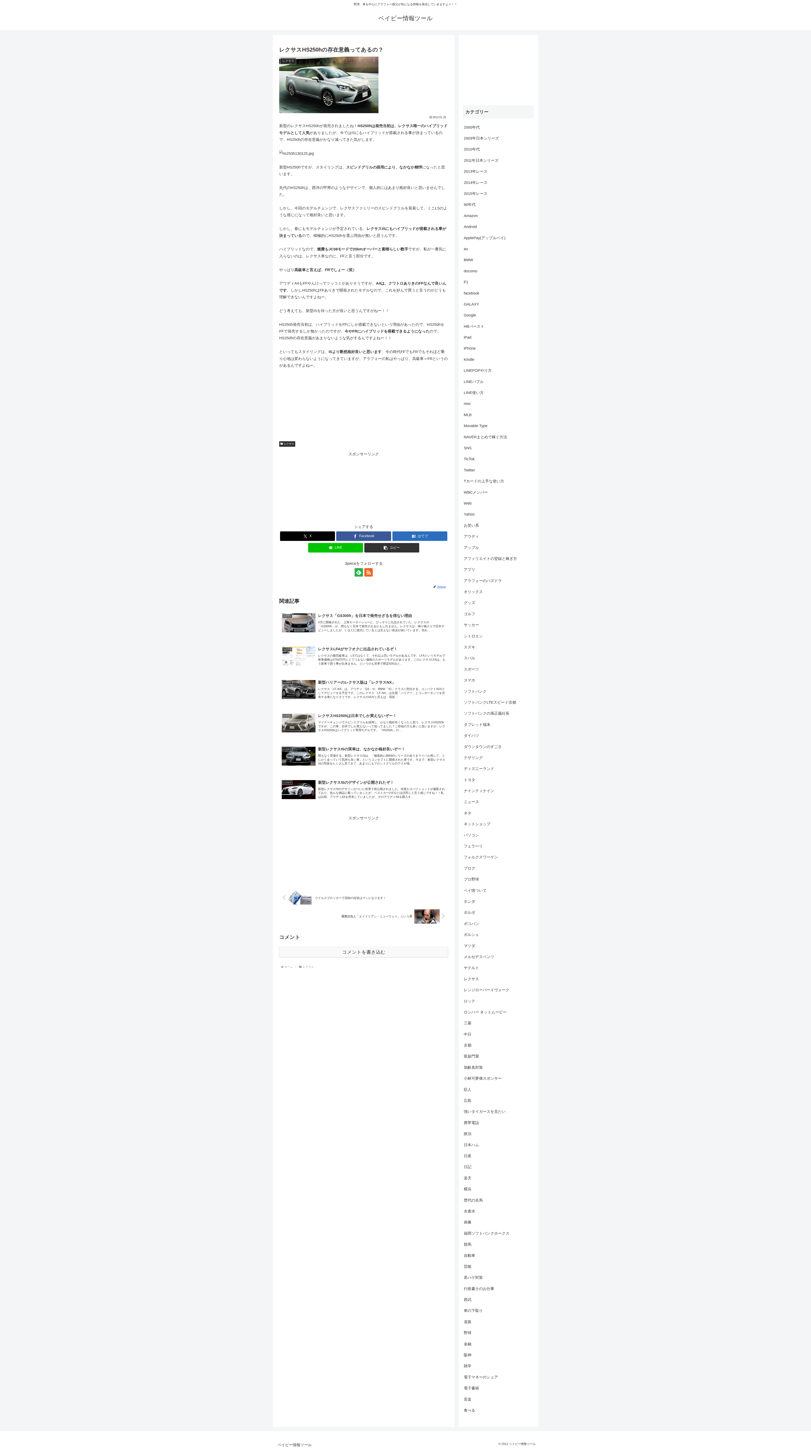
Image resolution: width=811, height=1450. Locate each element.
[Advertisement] (363, 487)
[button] (391, 548)
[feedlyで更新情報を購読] (359, 572)
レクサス (289, 443)
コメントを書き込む (363, 952)
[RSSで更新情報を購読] (368, 572)
